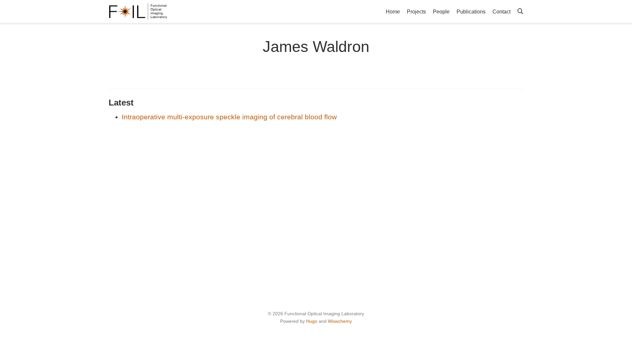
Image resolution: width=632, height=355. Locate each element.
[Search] (520, 11)
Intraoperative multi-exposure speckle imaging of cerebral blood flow (229, 117)
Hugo (311, 321)
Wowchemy (340, 321)
